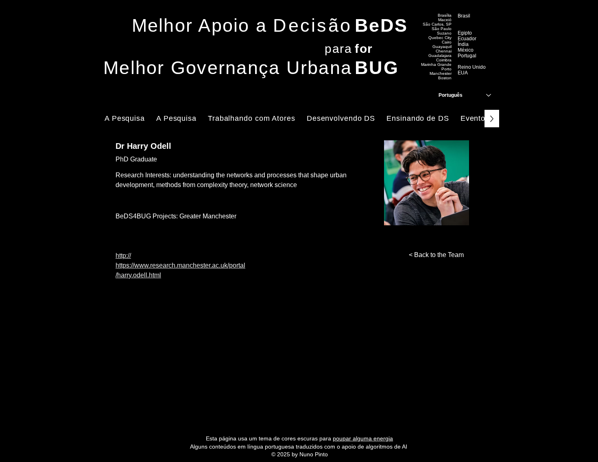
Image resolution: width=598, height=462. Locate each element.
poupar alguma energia (363, 438)
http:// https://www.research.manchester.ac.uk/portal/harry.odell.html (180, 265)
